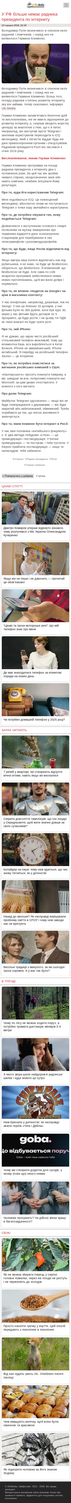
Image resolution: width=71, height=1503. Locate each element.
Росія (54, 459)
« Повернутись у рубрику (17, 476)
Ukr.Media (9, 108)
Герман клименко (35, 465)
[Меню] (66, 5)
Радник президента (37, 459)
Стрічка (40, 476)
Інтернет (19, 459)
